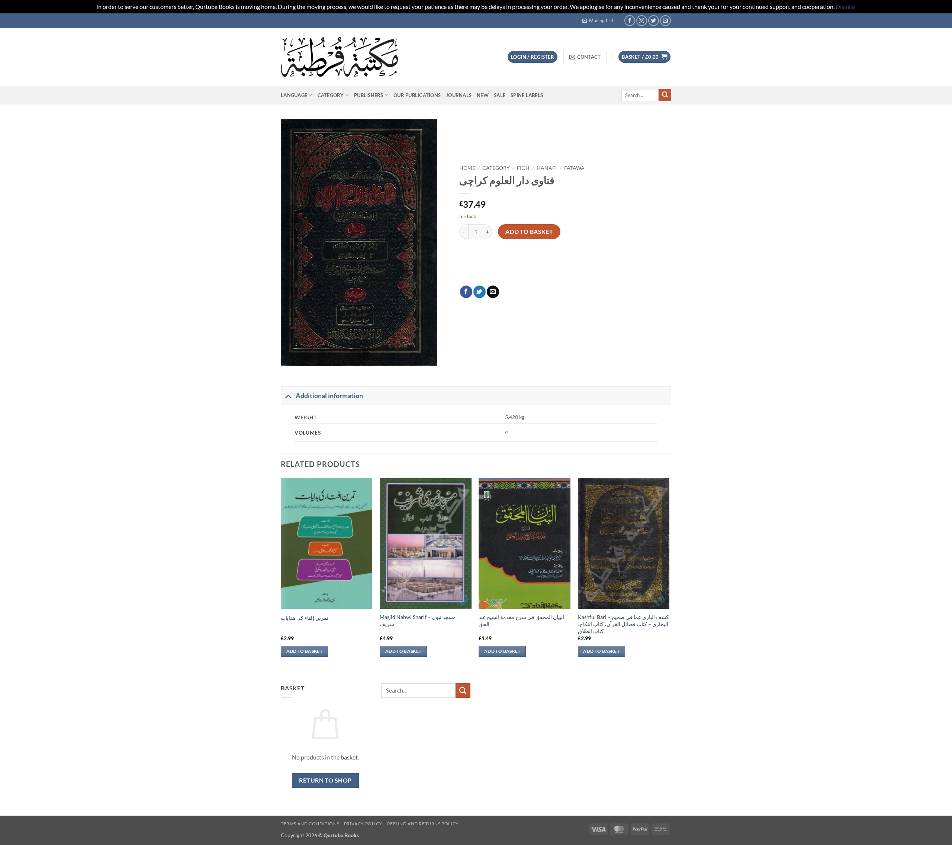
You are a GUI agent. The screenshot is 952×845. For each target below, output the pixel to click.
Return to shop (325, 780)
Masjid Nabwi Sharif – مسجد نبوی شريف (418, 620)
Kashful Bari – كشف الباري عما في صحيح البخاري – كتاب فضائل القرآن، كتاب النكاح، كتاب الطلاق (623, 624)
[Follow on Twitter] (653, 20)
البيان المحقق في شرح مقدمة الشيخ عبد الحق (521, 620)
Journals (459, 95)
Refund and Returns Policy (423, 823)
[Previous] (281, 574)
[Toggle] (288, 396)
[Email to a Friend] (493, 292)
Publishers (368, 95)
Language (294, 95)
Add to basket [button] (304, 651)
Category (331, 95)
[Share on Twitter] (479, 292)
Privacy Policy (363, 823)
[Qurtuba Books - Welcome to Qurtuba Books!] (339, 57)
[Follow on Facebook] (629, 20)
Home (467, 168)
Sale (499, 95)
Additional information (329, 396)
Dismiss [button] (846, 6)
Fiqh (523, 168)
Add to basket (529, 231)
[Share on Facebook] (466, 292)
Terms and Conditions (310, 823)
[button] (598, 20)
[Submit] (665, 95)
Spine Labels (527, 95)
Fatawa (574, 168)
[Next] (669, 574)
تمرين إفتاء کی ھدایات (304, 618)
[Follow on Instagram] (641, 20)
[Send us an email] (665, 20)
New (483, 95)
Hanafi (547, 168)
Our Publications (417, 95)
